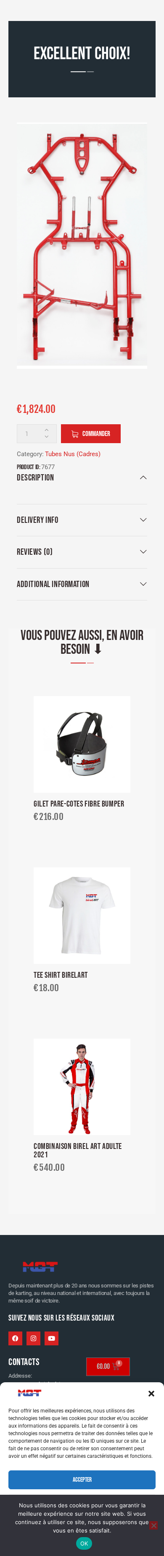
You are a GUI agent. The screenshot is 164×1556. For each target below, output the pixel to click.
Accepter (82, 1480)
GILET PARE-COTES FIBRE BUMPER (79, 804)
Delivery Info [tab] (37, 520)
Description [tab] (35, 478)
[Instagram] (33, 1338)
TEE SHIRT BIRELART (61, 975)
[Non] (153, 1525)
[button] (151, 1393)
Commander (96, 434)
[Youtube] (51, 1338)
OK (84, 1543)
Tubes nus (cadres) (73, 454)
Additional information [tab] (53, 584)
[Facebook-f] (15, 1338)
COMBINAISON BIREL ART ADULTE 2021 (78, 1151)
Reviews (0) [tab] (35, 552)
